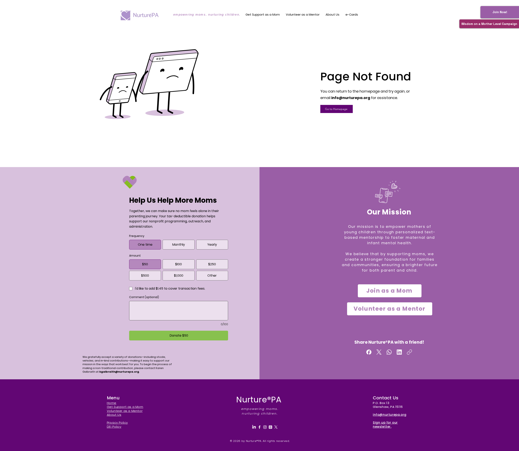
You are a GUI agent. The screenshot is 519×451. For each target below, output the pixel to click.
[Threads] (270, 427)
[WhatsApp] (389, 352)
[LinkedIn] (399, 352)
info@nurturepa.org (350, 97)
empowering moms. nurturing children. (206, 14)
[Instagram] (265, 427)
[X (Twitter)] (379, 352)
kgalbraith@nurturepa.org (119, 372)
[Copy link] (409, 352)
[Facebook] (368, 352)
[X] (276, 427)
